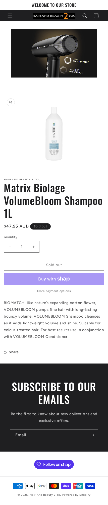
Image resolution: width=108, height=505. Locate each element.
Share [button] (14, 352)
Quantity (10, 237)
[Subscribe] (92, 435)
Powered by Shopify (76, 494)
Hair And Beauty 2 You (46, 494)
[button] (10, 15)
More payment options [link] (54, 291)
